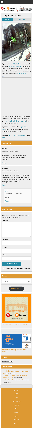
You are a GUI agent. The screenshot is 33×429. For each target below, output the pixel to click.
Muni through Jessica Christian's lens (17, 380)
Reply (4, 163)
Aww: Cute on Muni (15, 135)
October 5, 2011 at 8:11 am (10, 151)
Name (5, 240)
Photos (23, 135)
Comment (6, 220)
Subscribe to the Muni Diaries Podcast (14, 325)
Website (5, 255)
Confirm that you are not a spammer (17, 268)
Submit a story (16, 289)
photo (4, 137)
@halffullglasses (18, 64)
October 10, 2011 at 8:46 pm (13, 193)
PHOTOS (16, 412)
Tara (15, 19)
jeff (6, 191)
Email (5, 247)
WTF (16, 394)
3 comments (21, 19)
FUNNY (16, 390)
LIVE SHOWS (16, 401)
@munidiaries (21, 73)
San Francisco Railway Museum (15, 121)
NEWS (16, 416)
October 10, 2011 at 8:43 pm (10, 171)
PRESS (16, 419)
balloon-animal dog (15, 66)
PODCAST (16, 405)
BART (16, 408)
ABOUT (16, 423)
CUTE (16, 397)
